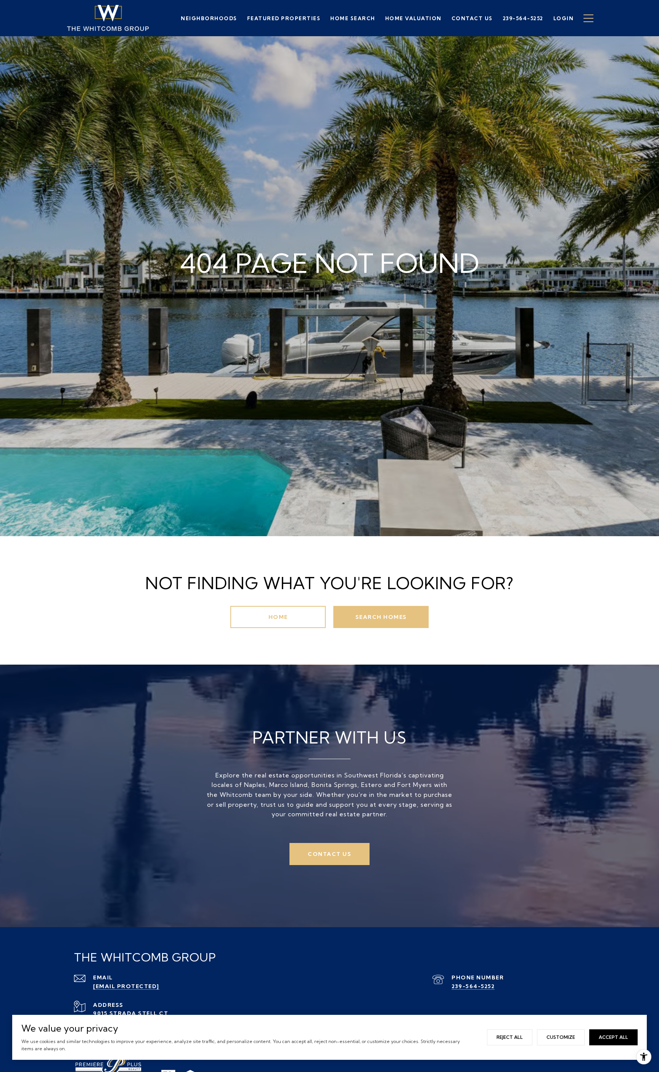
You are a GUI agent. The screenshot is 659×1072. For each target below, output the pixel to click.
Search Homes (381, 617)
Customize (560, 1037)
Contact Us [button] (329, 854)
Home (278, 617)
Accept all (613, 1037)
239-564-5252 (473, 986)
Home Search (352, 18)
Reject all (510, 1037)
